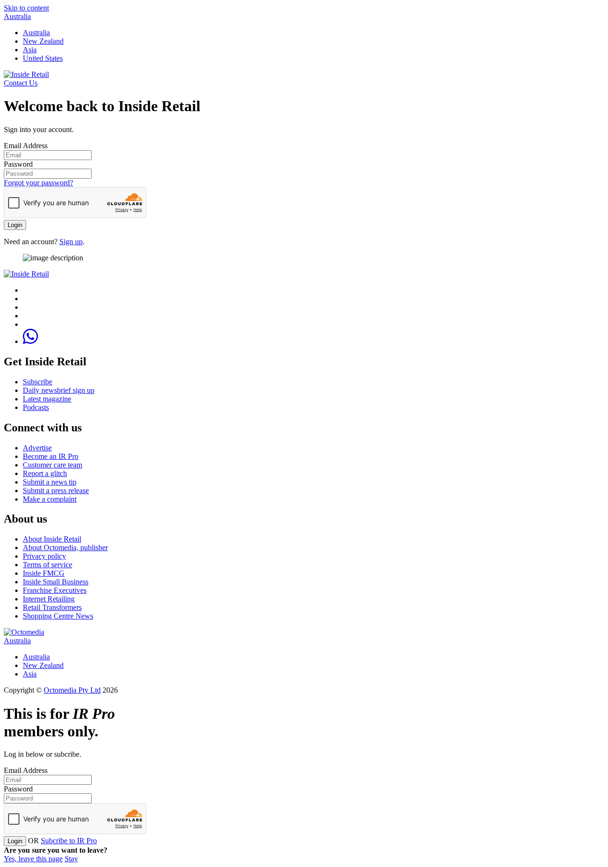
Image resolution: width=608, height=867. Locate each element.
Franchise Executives (54, 590)
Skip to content (26, 8)
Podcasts (36, 407)
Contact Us (21, 83)
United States (43, 58)
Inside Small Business (55, 582)
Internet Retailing (49, 599)
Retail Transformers (52, 607)
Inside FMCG (44, 573)
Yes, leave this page (33, 859)
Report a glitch (45, 473)
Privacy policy (44, 556)
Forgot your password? (38, 183)
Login (15, 225)
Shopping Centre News (58, 616)
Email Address (26, 146)
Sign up (71, 242)
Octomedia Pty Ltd (72, 690)
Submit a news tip (49, 482)
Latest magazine (47, 399)
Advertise (37, 448)
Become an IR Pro (50, 456)
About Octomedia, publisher (65, 547)
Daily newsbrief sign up (59, 390)
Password (18, 164)
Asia (30, 50)
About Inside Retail (52, 539)
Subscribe (37, 382)
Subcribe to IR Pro (69, 841)
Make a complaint (49, 499)
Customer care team (52, 465)
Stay (71, 859)
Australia (17, 16)
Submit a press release (56, 490)
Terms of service (47, 565)
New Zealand (43, 41)
